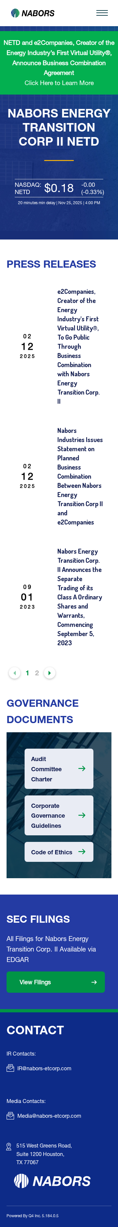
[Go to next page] (49, 673)
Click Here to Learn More (59, 82)
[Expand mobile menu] (102, 13)
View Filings (35, 982)
